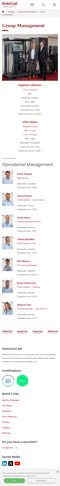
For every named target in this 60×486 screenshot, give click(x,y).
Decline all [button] (41, 481)
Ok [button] (14, 481)
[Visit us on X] (10, 463)
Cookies (6, 427)
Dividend (6, 411)
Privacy (5, 422)
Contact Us (7, 448)
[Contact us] (32, 4)
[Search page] (43, 4)
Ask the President (11, 400)
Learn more (31, 476)
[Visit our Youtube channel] (17, 463)
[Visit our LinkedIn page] (4, 463)
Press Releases (9, 416)
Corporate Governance (27, 12)
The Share (7, 406)
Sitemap (6, 433)
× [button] (58, 472)
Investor (11, 12)
